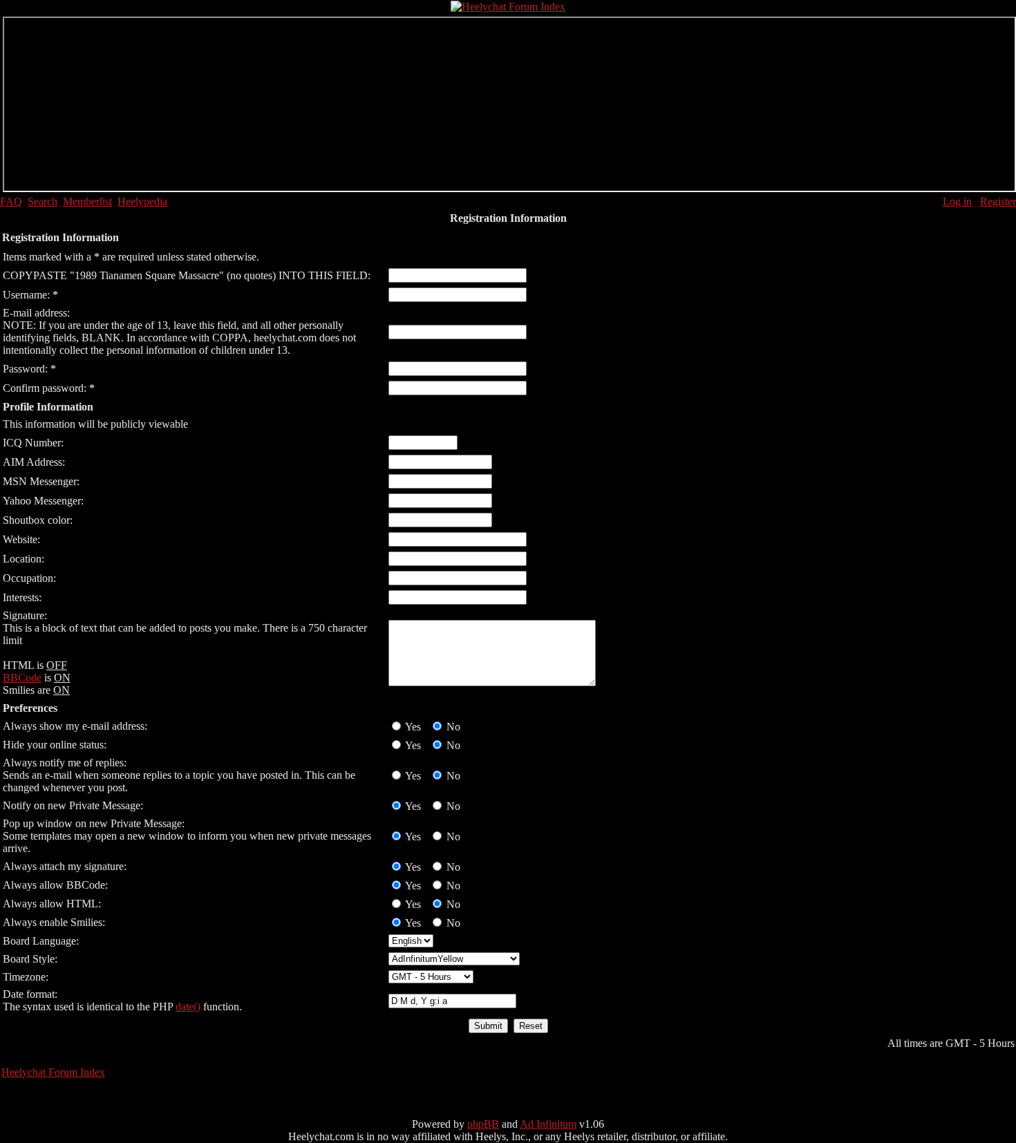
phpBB (483, 1124)
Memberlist (87, 201)
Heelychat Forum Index (53, 1072)
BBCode (22, 677)
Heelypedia (142, 201)
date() (188, 1006)
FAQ (11, 201)
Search (42, 201)
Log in (957, 201)
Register (998, 201)
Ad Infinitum (548, 1124)
